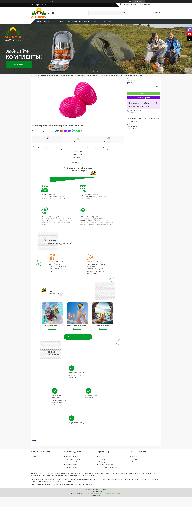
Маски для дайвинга (72, 465)
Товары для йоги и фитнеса (49, 75)
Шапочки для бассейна (73, 459)
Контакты (62, 21)
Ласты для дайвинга (72, 467)
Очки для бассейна (72, 456)
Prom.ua (105, 489)
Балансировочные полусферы (97, 75)
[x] (35, 441)
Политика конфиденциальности (113, 493)
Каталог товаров (43, 21)
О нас (54, 21)
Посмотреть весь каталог (78, 337)
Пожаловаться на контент (94, 493)
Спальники (102, 459)
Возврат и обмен (106, 21)
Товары (36, 75)
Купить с (140, 98)
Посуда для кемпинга (105, 462)
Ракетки (134, 456)
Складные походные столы (107, 465)
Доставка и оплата (74, 21)
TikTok (34, 456)
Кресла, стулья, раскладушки (108, 467)
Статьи (86, 21)
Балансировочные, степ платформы (73, 75)
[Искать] (124, 13)
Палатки (101, 456)
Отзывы (95, 21)
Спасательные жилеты (73, 470)
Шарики (134, 459)
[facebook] (33, 441)
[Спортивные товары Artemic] (39, 13)
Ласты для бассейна (72, 462)
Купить (143, 93)
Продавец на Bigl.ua (96, 491)
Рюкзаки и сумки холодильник (108, 470)
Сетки (134, 462)
